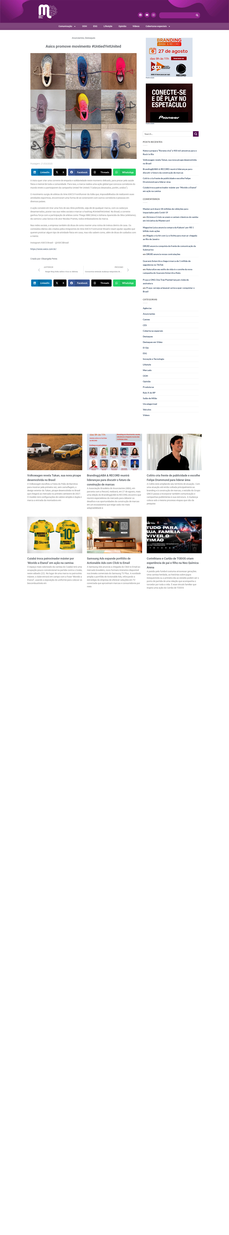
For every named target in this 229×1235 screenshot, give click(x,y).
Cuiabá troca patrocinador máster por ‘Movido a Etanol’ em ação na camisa (170, 189)
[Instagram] (153, 14)
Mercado (147, 370)
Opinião (122, 26)
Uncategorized (150, 404)
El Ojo (146, 347)
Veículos (147, 409)
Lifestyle (108, 26)
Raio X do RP (149, 392)
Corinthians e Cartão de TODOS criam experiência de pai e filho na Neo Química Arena (173, 563)
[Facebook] (140, 14)
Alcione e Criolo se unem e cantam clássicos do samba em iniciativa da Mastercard (170, 219)
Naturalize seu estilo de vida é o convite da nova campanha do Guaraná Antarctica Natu (167, 271)
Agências (147, 308)
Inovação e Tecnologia (153, 359)
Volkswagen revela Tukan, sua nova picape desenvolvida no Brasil (170, 161)
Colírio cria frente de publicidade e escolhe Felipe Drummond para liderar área (167, 180)
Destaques (90, 38)
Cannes (146, 319)
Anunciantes (78, 38)
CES (145, 325)
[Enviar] (196, 134)
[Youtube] (147, 14)
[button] (41, 172)
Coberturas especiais (156, 26)
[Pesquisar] (197, 15)
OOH (84, 26)
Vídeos (136, 26)
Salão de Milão (150, 398)
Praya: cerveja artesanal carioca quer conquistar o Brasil (169, 290)
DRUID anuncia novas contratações (163, 254)
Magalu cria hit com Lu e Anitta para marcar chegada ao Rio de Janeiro (170, 237)
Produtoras (148, 387)
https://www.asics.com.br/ (43, 249)
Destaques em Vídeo (152, 342)
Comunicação (65, 26)
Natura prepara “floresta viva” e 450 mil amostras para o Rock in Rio (170, 152)
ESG (95, 26)
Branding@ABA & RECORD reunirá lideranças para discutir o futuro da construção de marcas (167, 171)
